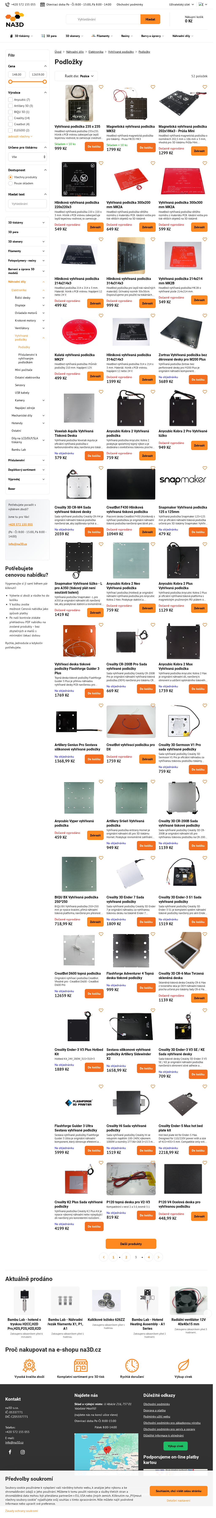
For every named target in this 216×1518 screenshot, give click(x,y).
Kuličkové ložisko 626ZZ (106, 1320)
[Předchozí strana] (103, 1257)
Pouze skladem (23, 183)
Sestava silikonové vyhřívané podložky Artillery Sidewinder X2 (129, 1054)
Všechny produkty (25, 177)
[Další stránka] (158, 1257)
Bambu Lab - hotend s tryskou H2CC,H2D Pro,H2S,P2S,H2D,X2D (24, 1324)
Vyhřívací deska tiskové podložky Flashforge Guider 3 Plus (77, 668)
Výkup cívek (175, 1446)
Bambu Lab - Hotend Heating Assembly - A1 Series (147, 1324)
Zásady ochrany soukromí (21, 1511)
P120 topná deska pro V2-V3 (128, 1202)
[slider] (10, 82)
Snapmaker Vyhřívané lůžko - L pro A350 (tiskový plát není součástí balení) (78, 588)
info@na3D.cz (17, 544)
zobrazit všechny (19, 136)
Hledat (150, 19)
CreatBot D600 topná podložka (78, 973)
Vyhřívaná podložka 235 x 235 (77, 127)
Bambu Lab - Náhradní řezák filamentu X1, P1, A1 (65, 1324)
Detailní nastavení (178, 1500)
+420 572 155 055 (20, 524)
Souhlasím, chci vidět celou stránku (178, 1491)
